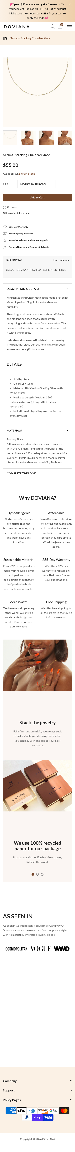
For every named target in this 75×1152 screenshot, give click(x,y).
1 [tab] (33, 874)
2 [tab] (37, 874)
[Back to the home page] (5, 39)
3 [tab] (42, 874)
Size (5, 183)
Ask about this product (19, 213)
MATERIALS (14, 430)
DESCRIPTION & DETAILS (23, 288)
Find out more (61, 260)
